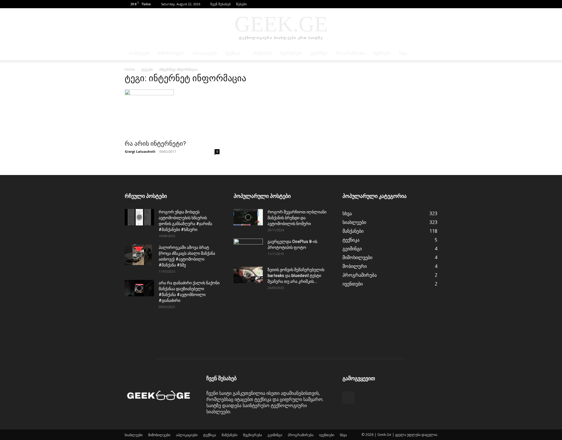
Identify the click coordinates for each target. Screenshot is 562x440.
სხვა (403, 53)
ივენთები (382, 53)
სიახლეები (139, 53)
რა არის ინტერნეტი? (155, 143)
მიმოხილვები (171, 53)
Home (130, 69)
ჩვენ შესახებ (220, 4)
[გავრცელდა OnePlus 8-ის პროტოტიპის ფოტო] (248, 249)
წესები (241, 4)
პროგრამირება (350, 53)
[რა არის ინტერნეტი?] (172, 112)
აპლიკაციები (204, 53)
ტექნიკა (232, 53)
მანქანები (262, 53)
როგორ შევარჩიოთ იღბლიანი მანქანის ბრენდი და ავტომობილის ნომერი (297, 218)
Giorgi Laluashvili (140, 151)
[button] (424, 4)
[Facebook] (433, 4)
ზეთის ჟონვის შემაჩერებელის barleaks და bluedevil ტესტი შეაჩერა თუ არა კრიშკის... (296, 275)
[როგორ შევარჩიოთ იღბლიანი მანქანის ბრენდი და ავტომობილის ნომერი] (248, 217)
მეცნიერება (291, 53)
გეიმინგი (318, 53)
